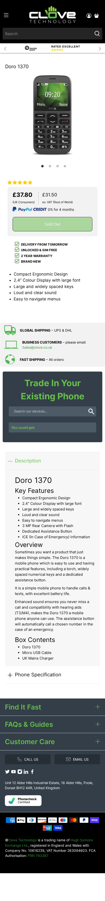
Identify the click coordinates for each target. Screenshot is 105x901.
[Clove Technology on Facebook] (32, 773)
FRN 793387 (38, 855)
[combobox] (48, 33)
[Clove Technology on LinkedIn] (25, 773)
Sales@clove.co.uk (37, 347)
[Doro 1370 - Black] (52, 115)
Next (99, 48)
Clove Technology (22, 840)
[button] (20, 182)
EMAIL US (81, 759)
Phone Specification (38, 674)
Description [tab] (28, 461)
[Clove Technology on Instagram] (19, 773)
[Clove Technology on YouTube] (13, 773)
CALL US (31, 759)
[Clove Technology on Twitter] (7, 773)
